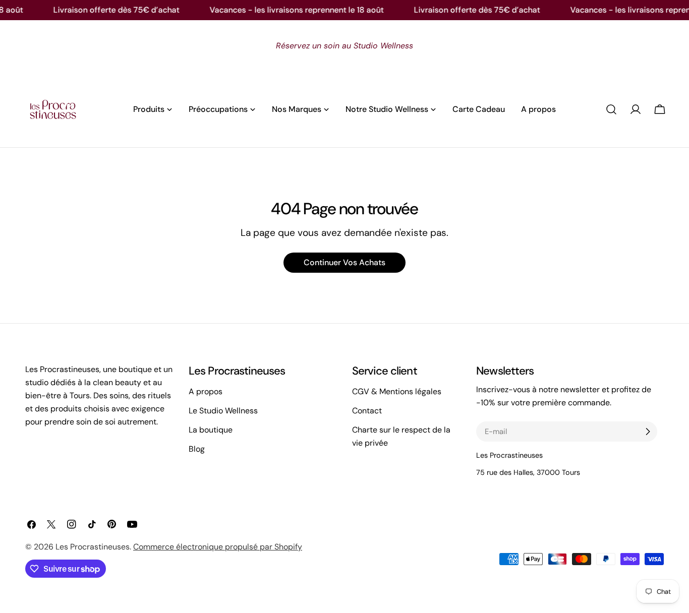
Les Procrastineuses (92, 546)
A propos (205, 391)
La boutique (211, 429)
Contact (367, 410)
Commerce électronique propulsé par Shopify (217, 546)
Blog (197, 449)
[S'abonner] (647, 431)
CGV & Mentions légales (396, 391)
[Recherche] (611, 109)
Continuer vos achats (344, 262)
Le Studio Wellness (223, 410)
